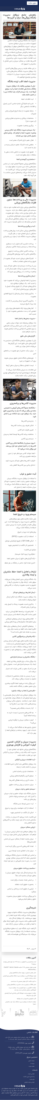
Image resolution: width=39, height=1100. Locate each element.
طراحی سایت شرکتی (29, 1082)
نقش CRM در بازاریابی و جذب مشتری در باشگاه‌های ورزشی (21, 985)
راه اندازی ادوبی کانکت (28, 1077)
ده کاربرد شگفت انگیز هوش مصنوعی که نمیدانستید (23, 981)
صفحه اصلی (31, 1061)
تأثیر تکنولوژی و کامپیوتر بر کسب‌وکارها (26, 999)
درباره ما (32, 1064)
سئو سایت (31, 1079)
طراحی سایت (31, 1074)
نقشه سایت (31, 1066)
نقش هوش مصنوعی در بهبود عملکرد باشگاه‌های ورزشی (22, 973)
